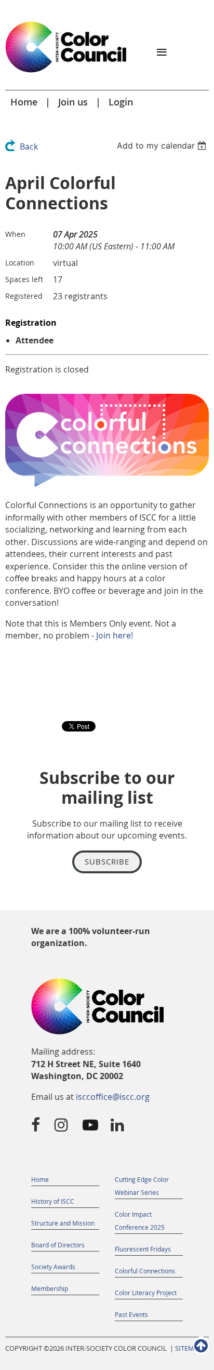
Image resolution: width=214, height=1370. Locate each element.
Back (29, 146)
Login (121, 102)
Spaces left (24, 279)
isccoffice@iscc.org (113, 1096)
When (15, 234)
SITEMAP (189, 1348)
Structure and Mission (63, 1223)
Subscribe (107, 861)
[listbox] (163, 145)
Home (23, 102)
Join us (73, 102)
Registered (24, 296)
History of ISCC (52, 1201)
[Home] (66, 73)
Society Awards (53, 1266)
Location (19, 263)
